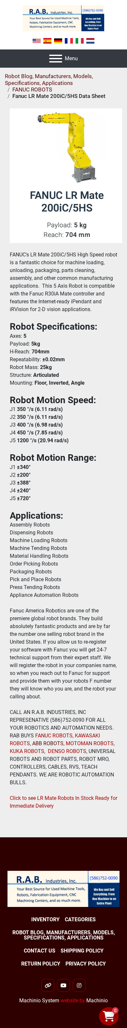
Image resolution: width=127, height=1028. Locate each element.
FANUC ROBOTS (53, 736)
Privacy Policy (85, 964)
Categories (80, 919)
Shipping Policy (82, 951)
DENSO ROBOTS (67, 751)
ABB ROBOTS (48, 743)
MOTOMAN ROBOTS (90, 743)
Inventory (45, 919)
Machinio (97, 1000)
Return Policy (40, 964)
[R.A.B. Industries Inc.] (63, 888)
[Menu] (55, 58)
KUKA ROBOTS (27, 751)
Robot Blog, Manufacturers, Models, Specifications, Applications (49, 79)
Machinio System (39, 1000)
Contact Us (39, 951)
